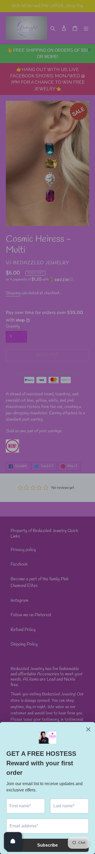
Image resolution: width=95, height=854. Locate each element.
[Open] (13, 841)
